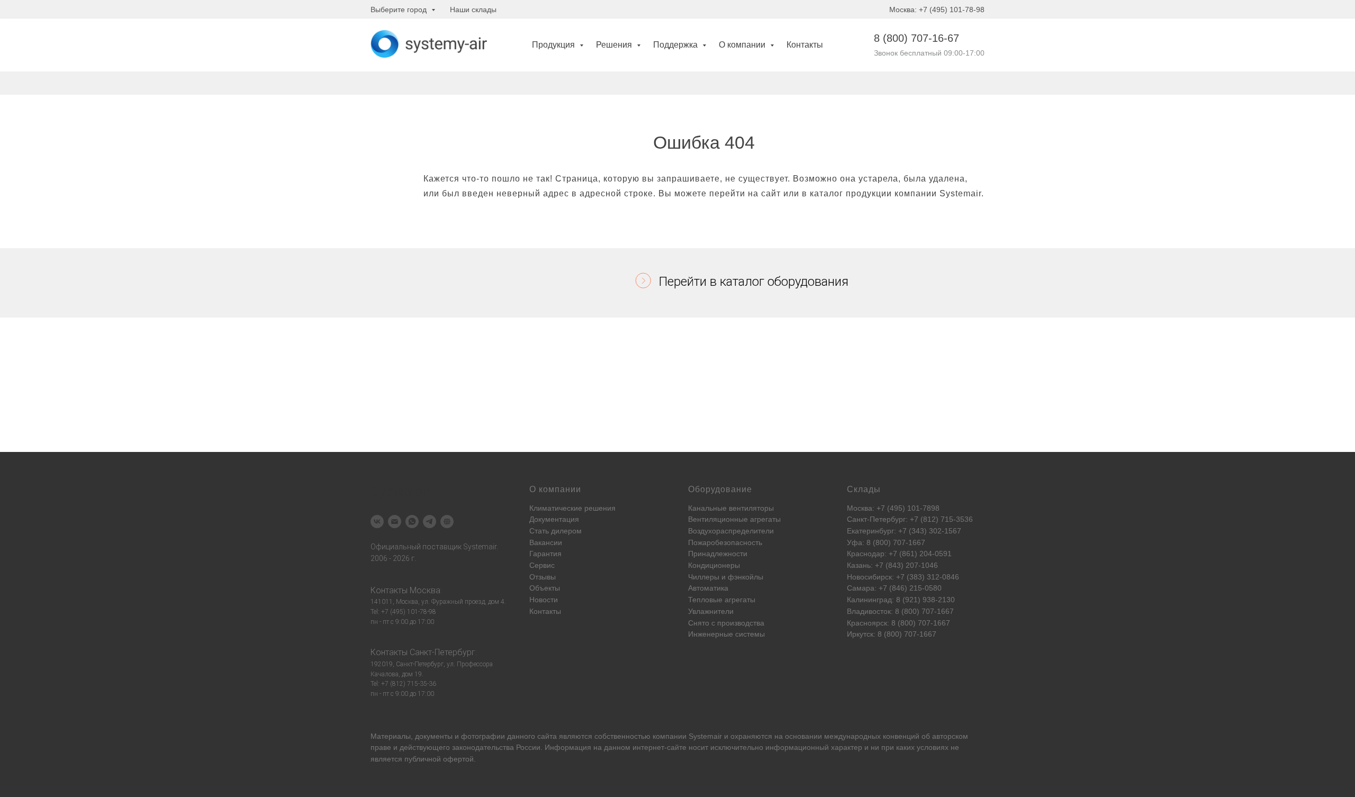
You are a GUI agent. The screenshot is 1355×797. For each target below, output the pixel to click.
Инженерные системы (726, 634)
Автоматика (708, 588)
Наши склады (473, 9)
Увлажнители (711, 611)
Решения (615, 44)
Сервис (542, 565)
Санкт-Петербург (442, 652)
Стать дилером (555, 531)
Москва (425, 590)
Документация (554, 519)
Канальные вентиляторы (731, 508)
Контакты (805, 44)
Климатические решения (572, 508)
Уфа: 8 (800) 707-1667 (886, 542)
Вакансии (545, 542)
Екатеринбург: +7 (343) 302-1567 (904, 531)
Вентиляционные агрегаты (734, 519)
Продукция (554, 44)
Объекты (544, 588)
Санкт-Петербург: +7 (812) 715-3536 (910, 519)
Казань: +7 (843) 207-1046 (892, 565)
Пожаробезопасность (725, 542)
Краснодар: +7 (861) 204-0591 (899, 553)
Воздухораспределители (731, 531)
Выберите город (400, 9)
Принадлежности (717, 553)
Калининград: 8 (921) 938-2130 (901, 599)
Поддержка (676, 44)
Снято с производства (726, 623)
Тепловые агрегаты (721, 599)
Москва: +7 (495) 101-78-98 (936, 9)
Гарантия (545, 553)
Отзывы (542, 577)
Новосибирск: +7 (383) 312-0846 (903, 577)
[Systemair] (377, 521)
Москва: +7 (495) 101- (885, 508)
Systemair (705, 736)
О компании (743, 44)
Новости (543, 599)
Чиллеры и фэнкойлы (725, 577)
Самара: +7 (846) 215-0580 (894, 588)
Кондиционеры (714, 565)
